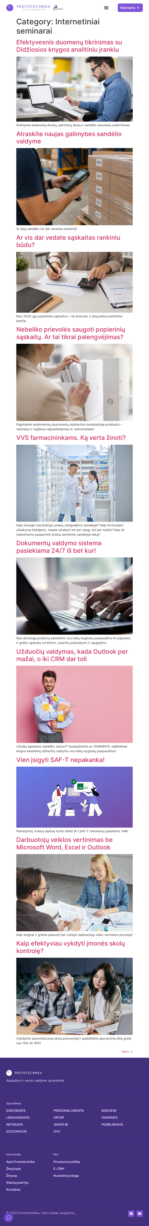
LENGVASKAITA (17, 1117)
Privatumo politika (66, 1162)
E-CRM (58, 1169)
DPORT (59, 1117)
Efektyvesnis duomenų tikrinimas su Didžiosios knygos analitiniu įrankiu (69, 45)
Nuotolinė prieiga (66, 1176)
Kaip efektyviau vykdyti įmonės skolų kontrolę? (70, 947)
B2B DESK (109, 1110)
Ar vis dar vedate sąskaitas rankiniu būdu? (68, 241)
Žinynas (11, 1176)
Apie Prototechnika (20, 1162)
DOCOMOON (16, 1131)
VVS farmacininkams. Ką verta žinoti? (71, 437)
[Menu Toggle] (106, 7)
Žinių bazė (13, 1169)
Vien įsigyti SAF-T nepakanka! (60, 760)
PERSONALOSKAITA (69, 1110)
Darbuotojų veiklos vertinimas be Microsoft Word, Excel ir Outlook (64, 843)
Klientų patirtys (17, 1182)
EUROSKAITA (16, 1110)
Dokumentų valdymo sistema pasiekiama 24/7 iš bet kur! (58, 546)
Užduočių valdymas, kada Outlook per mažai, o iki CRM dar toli (72, 655)
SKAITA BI (61, 1124)
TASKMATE (109, 1117)
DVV (57, 1131)
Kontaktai (13, 1189)
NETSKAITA (14, 1124)
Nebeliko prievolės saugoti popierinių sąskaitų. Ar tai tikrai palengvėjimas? (70, 333)
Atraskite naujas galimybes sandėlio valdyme (69, 137)
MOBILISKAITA (112, 1124)
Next (127, 1051)
